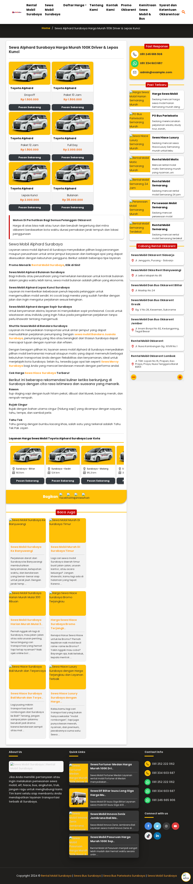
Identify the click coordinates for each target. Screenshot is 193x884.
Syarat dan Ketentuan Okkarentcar (169, 9)
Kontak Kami (112, 7)
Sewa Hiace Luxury (165, 137)
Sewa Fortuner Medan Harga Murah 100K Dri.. (111, 766)
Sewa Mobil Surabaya (52, 9)
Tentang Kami (96, 7)
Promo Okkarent (128, 7)
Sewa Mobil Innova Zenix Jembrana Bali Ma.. (107, 816)
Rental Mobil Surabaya (34, 9)
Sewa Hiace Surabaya (40, 373)
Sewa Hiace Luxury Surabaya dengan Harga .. (64, 697)
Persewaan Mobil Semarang (164, 205)
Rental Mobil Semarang (161, 183)
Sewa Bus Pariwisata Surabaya (124, 876)
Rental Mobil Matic (165, 159)
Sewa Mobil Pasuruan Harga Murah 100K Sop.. (110, 839)
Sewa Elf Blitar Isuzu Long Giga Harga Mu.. (112, 793)
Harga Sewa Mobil (165, 94)
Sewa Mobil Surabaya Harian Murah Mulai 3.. (26, 622)
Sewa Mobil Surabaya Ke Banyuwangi (26, 549)
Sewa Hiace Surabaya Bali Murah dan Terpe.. (27, 696)
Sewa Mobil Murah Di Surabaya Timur (65, 549)
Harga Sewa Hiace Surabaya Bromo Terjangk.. (64, 624)
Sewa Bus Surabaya (87, 876)
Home (46, 28)
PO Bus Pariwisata (165, 116)
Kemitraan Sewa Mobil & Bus (147, 12)
